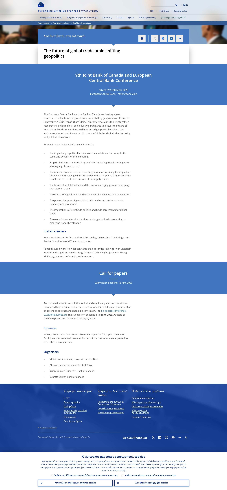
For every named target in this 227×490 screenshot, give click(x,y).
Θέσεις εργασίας (180, 11)
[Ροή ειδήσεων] (186, 437)
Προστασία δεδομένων (143, 398)
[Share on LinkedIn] (171, 38)
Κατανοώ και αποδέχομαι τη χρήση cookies (75, 483)
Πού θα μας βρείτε (73, 421)
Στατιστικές (107, 18)
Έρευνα (131, 18)
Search (177, 5)
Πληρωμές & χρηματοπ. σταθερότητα (82, 18)
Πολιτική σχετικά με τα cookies (147, 406)
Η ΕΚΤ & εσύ (164, 11)
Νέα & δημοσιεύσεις (147, 18)
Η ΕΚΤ (151, 11)
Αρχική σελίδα (43, 23)
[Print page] (142, 38)
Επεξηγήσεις (70, 406)
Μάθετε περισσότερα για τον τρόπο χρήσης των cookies (150, 475)
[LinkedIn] (160, 437)
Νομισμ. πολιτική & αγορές (51, 18)
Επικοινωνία (70, 417)
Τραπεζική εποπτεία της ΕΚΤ (171, 18)
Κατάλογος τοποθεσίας (48, 427)
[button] (181, 5)
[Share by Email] (179, 38)
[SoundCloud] (180, 437)
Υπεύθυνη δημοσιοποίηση (111, 413)
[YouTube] (173, 437)
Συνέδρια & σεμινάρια (82, 23)
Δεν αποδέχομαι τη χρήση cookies (151, 483)
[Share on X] (154, 38)
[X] (153, 437)
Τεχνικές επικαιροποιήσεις (111, 408)
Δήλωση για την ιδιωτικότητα (146, 402)
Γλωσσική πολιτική (141, 417)
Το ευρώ (120, 18)
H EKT (67, 398)
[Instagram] (166, 437)
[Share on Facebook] (163, 38)
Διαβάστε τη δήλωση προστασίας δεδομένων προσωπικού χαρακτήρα (86, 475)
